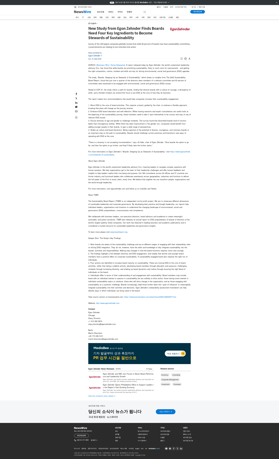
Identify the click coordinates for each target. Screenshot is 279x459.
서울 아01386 (86, 455)
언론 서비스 (186, 431)
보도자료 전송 (187, 438)
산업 (89, 17)
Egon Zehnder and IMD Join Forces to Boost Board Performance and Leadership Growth (128, 375)
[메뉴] (75, 7)
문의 (171, 7)
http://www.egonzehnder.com (107, 303)
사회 (142, 17)
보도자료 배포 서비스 (85, 7)
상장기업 (162, 17)
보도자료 (100, 12)
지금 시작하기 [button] (165, 412)
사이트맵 (131, 449)
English (93, 23)
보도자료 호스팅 (188, 441)
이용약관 (83, 449)
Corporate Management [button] (170, 379)
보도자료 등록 (197, 12)
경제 (112, 17)
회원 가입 (202, 7)
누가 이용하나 (142, 441)
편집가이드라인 (92, 449)
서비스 (111, 12)
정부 (154, 17)
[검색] (144, 12)
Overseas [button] (177, 384)
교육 (136, 17)
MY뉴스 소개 (187, 434)
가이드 (120, 12)
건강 (106, 17)
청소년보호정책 (114, 449)
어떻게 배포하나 (143, 434)
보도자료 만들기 (165, 431)
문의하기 (94, 440)
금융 (118, 17)
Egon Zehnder (95, 55)
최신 (77, 17)
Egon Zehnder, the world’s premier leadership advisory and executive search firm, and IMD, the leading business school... (128, 380)
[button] (181, 59)
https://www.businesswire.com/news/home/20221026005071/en (150, 296)
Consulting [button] (176, 375)
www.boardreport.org (118, 231)
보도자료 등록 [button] (81, 436)
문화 (95, 17)
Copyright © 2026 (140, 455)
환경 (148, 17)
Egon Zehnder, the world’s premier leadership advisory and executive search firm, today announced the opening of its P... (128, 391)
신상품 (170, 17)
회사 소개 (77, 449)
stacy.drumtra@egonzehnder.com (102, 324)
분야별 (117, 434)
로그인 (194, 7)
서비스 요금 (141, 438)
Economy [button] (165, 375)
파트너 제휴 (123, 449)
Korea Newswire (117, 65)
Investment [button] (165, 384)
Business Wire (103, 65)
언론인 (129, 12)
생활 (101, 17)
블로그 (159, 7)
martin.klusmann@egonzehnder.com (103, 338)
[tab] (125, 427)
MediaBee (152, 449)
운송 (124, 17)
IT (83, 17)
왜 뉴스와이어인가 (143, 431)
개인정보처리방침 (103, 449)
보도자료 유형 (164, 434)
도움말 (165, 7)
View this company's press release (101, 396)
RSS (119, 369)
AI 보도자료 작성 (180, 7)
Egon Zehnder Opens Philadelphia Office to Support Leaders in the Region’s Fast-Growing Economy (128, 386)
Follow (150, 369)
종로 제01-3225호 (133, 453)
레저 (130, 17)
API (146, 449)
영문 (177, 17)
